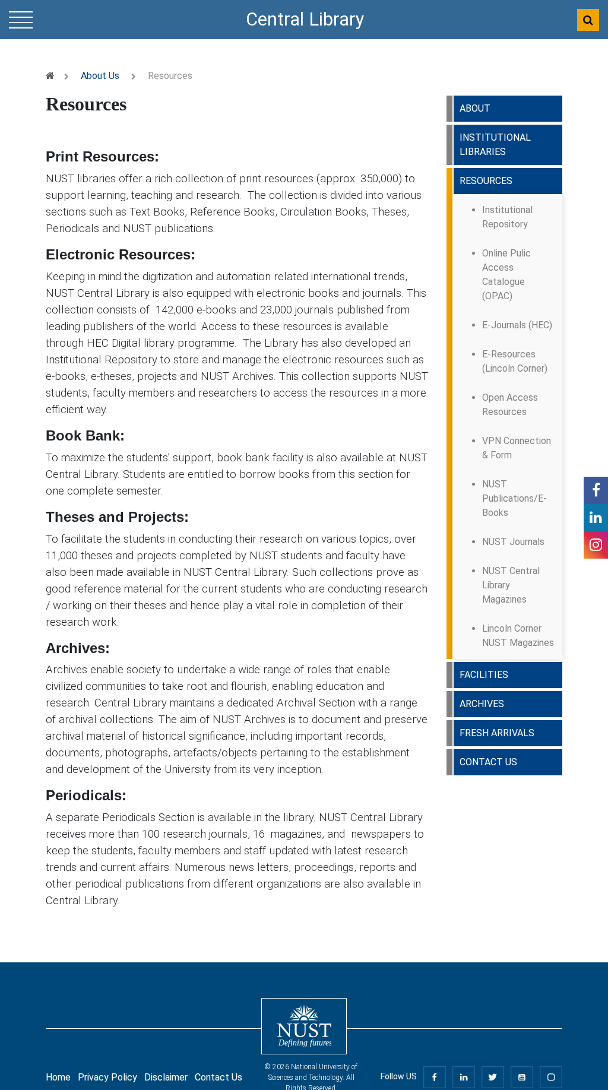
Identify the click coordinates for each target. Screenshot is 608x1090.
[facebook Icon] (596, 490)
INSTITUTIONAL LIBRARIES (495, 144)
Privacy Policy (107, 1077)
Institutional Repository (507, 217)
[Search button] (588, 20)
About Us (100, 75)
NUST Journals (513, 541)
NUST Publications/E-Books (514, 498)
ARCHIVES (482, 703)
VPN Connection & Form (516, 448)
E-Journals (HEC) (517, 325)
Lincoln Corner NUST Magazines (518, 635)
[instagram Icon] (596, 545)
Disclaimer (166, 1077)
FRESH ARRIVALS (497, 733)
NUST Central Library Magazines (511, 585)
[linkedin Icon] (596, 517)
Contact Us (218, 1077)
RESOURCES (486, 180)
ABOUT (475, 108)
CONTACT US (488, 762)
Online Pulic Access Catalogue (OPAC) (506, 275)
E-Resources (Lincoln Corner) (514, 361)
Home (58, 1077)
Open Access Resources (510, 404)
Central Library (305, 19)
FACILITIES (484, 674)
